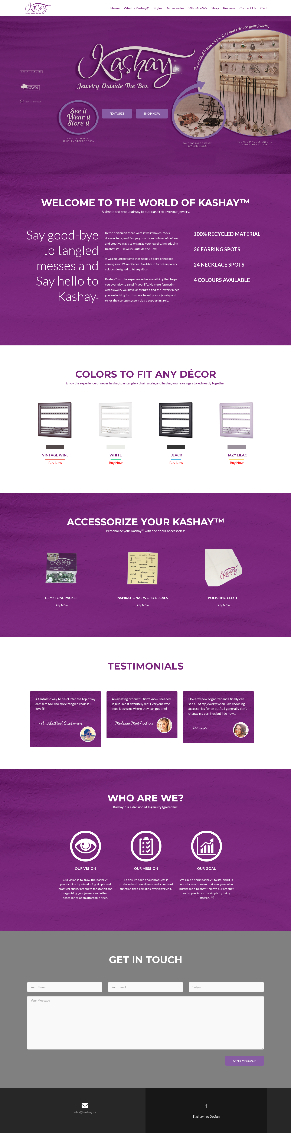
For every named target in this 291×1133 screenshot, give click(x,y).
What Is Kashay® (136, 8)
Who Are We (198, 8)
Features (117, 113)
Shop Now (152, 113)
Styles (158, 8)
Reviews (229, 8)
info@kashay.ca (84, 1112)
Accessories (175, 8)
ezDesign (213, 1116)
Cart (263, 8)
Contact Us (247, 8)
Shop (215, 8)
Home (115, 8)
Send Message (244, 1060)
